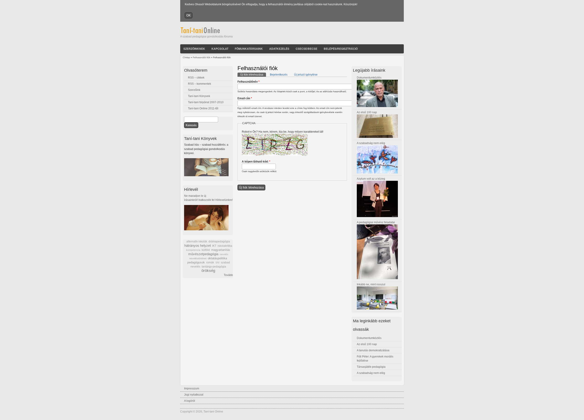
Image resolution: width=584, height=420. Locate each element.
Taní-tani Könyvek (199, 96)
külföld (206, 250)
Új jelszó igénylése (306, 74)
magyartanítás (220, 250)
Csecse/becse (306, 49)
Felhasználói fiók (201, 57)
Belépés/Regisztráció (341, 49)
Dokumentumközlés (369, 77)
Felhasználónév (248, 81)
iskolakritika (225, 245)
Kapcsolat (219, 49)
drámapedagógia (219, 241)
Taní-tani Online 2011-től (203, 108)
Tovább (228, 275)
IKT (214, 245)
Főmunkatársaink (249, 49)
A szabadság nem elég (371, 143)
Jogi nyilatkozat (193, 394)
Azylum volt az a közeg (371, 178)
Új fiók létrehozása (253, 74)
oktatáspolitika (217, 258)
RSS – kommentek (199, 83)
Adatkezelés (279, 49)
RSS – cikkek (196, 77)
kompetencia (193, 250)
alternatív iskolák (196, 241)
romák (210, 262)
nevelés (224, 254)
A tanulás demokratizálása (373, 350)
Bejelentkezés (278, 74)
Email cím (244, 98)
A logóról (189, 400)
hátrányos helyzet (197, 245)
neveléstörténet (197, 258)
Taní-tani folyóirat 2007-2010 (206, 102)
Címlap (186, 57)
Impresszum (191, 388)
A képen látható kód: (256, 161)
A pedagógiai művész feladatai (376, 222)
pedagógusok (196, 262)
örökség (208, 270)
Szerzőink (194, 90)
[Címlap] (206, 32)
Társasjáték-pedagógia (371, 366)
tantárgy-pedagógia (214, 266)
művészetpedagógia (203, 254)
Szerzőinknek (194, 49)
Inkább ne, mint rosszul (371, 284)
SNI (217, 262)
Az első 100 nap (367, 112)
